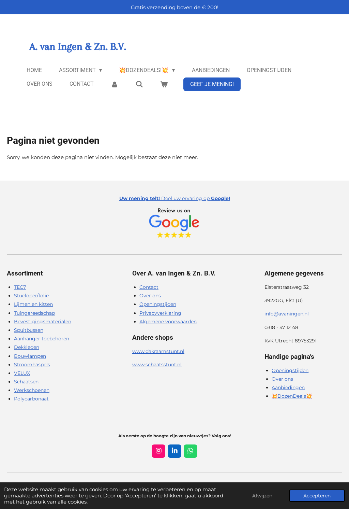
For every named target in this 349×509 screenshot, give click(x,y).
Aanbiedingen (288, 387)
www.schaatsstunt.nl (157, 365)
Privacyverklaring (160, 313)
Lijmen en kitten (33, 304)
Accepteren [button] (317, 495)
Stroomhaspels (32, 365)
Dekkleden (26, 347)
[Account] (114, 84)
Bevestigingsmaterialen (42, 322)
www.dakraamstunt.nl (158, 351)
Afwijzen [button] (262, 495)
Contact (148, 287)
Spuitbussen (28, 330)
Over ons (150, 296)
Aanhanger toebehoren (41, 339)
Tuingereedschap (34, 313)
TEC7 (20, 287)
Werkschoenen (31, 390)
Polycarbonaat (31, 399)
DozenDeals (292, 396)
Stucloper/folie (31, 296)
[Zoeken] (139, 84)
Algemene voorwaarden (168, 322)
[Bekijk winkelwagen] (163, 84)
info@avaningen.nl (286, 314)
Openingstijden (157, 304)
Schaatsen (26, 382)
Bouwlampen (30, 356)
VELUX (22, 373)
